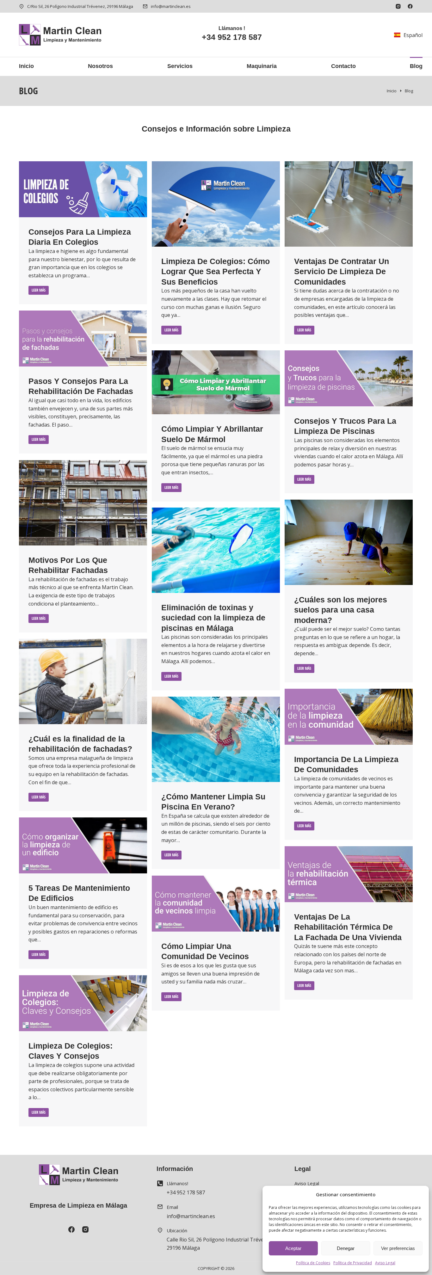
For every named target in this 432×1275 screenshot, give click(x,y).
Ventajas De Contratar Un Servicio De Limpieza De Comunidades (341, 271)
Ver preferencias (398, 1248)
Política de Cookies (313, 1263)
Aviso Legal (385, 1263)
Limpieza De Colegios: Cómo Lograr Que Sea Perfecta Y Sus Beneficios (215, 271)
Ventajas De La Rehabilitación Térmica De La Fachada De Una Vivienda (348, 927)
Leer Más (39, 290)
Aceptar (293, 1248)
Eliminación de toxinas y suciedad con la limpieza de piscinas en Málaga (213, 617)
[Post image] (83, 189)
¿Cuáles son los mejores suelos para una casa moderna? (340, 610)
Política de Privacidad (352, 1263)
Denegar (346, 1248)
